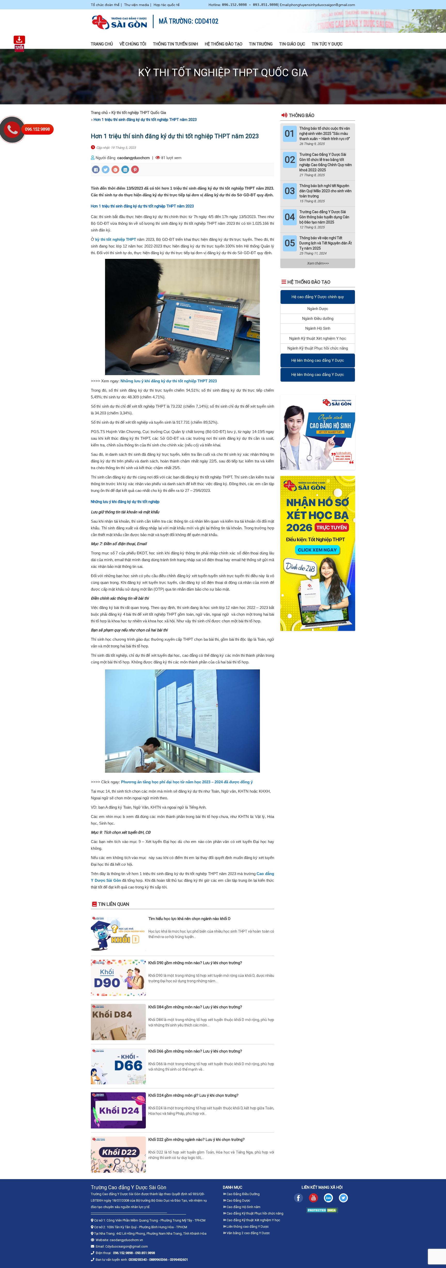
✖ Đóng (262, 620)
